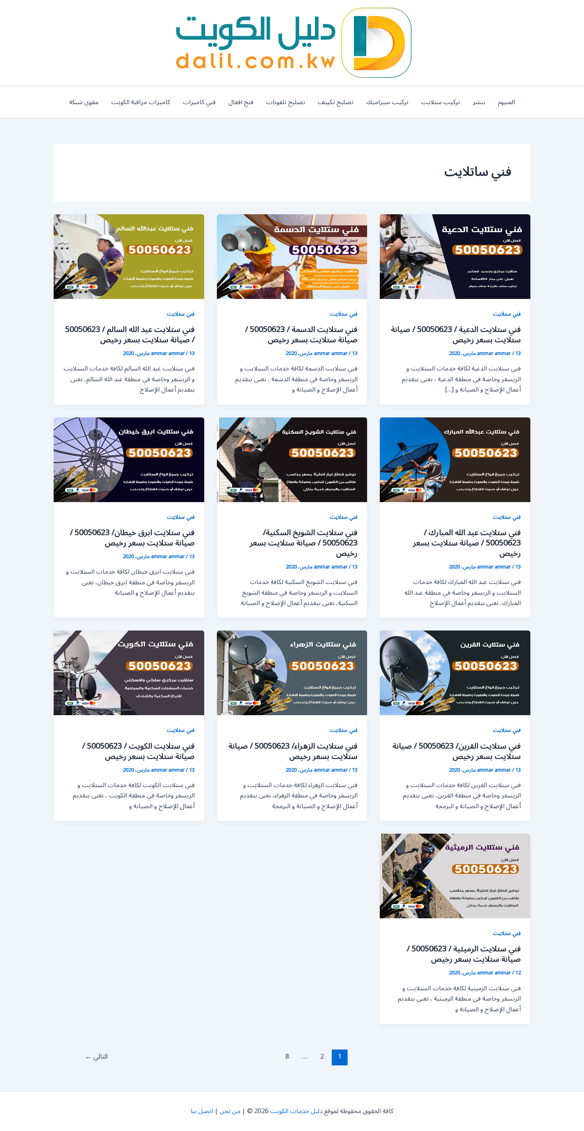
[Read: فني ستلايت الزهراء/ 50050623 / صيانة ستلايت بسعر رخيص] (292, 672)
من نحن (230, 1111)
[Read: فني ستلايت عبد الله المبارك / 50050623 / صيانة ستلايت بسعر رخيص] (455, 459)
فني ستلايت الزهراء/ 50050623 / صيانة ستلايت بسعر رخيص (293, 751)
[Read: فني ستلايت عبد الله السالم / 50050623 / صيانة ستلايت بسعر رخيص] (129, 256)
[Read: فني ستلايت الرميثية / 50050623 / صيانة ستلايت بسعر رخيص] (455, 876)
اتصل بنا (202, 1111)
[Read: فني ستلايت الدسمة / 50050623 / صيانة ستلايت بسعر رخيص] (292, 256)
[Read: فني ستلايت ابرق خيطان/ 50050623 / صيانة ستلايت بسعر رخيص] (129, 459)
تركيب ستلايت (440, 102)
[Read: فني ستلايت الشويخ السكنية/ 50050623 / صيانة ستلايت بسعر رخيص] (292, 459)
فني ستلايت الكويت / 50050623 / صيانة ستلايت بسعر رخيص (138, 751)
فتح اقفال (240, 102)
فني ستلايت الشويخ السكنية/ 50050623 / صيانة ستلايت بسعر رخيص (303, 543)
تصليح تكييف (336, 102)
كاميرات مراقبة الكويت (140, 102)
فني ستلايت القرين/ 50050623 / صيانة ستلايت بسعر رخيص (457, 751)
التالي (96, 1057)
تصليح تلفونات (285, 102)
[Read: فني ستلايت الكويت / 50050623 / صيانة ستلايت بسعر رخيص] (129, 672)
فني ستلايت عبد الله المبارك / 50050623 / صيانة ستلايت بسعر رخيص (467, 543)
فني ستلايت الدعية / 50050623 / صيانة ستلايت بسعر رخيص (456, 334)
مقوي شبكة (84, 102)
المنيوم (506, 102)
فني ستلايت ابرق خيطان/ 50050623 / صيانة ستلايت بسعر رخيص (132, 537)
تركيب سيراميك (387, 102)
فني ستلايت (507, 314)
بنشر (479, 102)
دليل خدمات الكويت (296, 1111)
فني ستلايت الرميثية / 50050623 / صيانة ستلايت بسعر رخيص (464, 954)
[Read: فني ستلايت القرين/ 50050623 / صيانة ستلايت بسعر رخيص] (455, 672)
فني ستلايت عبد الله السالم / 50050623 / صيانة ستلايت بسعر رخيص (130, 334)
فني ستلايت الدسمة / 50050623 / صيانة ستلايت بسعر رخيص (301, 334)
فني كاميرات (199, 102)
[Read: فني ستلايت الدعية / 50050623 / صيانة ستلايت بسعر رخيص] (455, 256)
